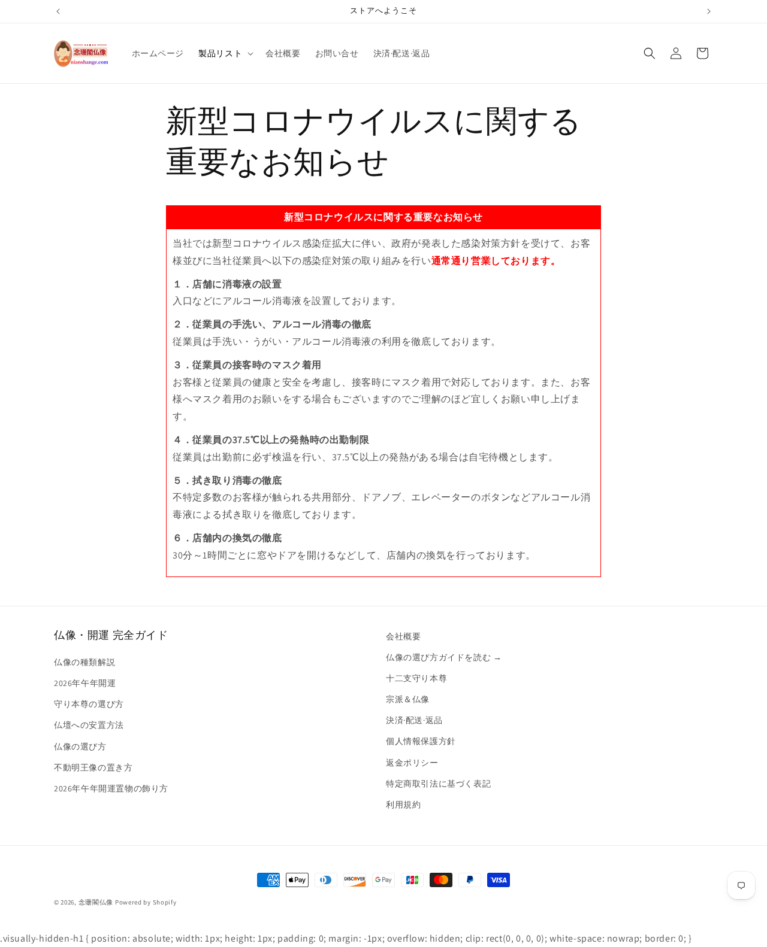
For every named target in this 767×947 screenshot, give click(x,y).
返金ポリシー (412, 762)
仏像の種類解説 (84, 662)
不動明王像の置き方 (93, 767)
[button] (224, 53)
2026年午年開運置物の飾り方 (111, 788)
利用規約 (403, 804)
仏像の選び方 (80, 746)
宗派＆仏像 (408, 699)
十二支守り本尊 (416, 678)
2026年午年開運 (85, 683)
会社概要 (403, 636)
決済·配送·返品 (414, 720)
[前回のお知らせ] (58, 11)
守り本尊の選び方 (89, 704)
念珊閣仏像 (96, 902)
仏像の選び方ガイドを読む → (444, 657)
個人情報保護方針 (421, 741)
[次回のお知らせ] (709, 11)
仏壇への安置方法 (89, 725)
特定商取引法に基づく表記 (438, 783)
